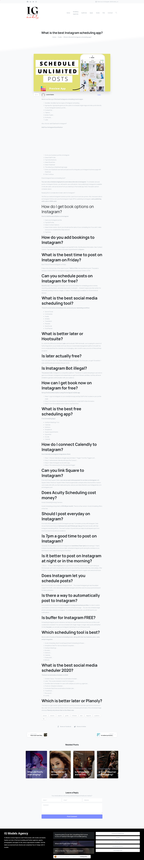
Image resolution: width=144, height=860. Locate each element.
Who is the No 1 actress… (58, 773)
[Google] (30, 1)
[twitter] (33, 1)
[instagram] (36, 1)
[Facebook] (27, 1)
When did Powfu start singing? (35, 773)
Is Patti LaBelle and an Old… (82, 773)
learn (81, 715)
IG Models (74, 715)
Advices (45, 715)
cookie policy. (84, 856)
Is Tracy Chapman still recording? (107, 773)
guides (66, 715)
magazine (88, 715)
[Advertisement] (72, 141)
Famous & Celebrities (118, 833)
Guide (60, 37)
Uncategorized (117, 850)
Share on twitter (81, 726)
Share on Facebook (65, 726)
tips (44, 718)
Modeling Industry (118, 846)
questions (96, 715)
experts (60, 715)
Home (54, 37)
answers (52, 715)
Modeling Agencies (117, 842)
